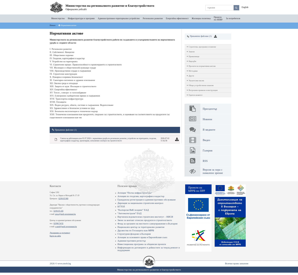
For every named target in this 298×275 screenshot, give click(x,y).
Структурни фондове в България (134, 234)
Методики (193, 71)
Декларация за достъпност (60, 233)
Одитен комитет (196, 95)
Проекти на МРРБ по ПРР (196, 189)
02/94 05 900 (63, 198)
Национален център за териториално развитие (141, 227)
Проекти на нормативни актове (202, 66)
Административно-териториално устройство (119, 18)
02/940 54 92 (58, 223)
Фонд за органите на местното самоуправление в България (147, 223)
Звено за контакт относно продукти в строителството (144, 220)
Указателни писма (196, 80)
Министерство (58, 18)
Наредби (192, 61)
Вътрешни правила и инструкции (203, 90)
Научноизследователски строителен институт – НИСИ (145, 217)
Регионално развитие (153, 18)
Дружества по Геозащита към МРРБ (135, 230)
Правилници (194, 56)
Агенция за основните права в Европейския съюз (142, 237)
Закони (192, 51)
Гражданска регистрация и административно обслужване (146, 199)
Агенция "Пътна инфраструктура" (134, 193)
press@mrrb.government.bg (65, 214)
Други (191, 76)
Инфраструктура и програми (81, 18)
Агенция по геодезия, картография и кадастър (140, 196)
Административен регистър (131, 241)
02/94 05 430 (58, 211)
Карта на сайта (55, 236)
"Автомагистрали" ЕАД (129, 213)
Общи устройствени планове (201, 85)
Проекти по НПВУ (218, 18)
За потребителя (233, 18)
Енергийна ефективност (177, 18)
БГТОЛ (121, 206)
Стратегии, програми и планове (202, 47)
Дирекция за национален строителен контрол (140, 203)
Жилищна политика (201, 18)
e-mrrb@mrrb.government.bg (66, 227)
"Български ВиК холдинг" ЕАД (133, 210)
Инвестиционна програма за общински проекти (141, 244)
